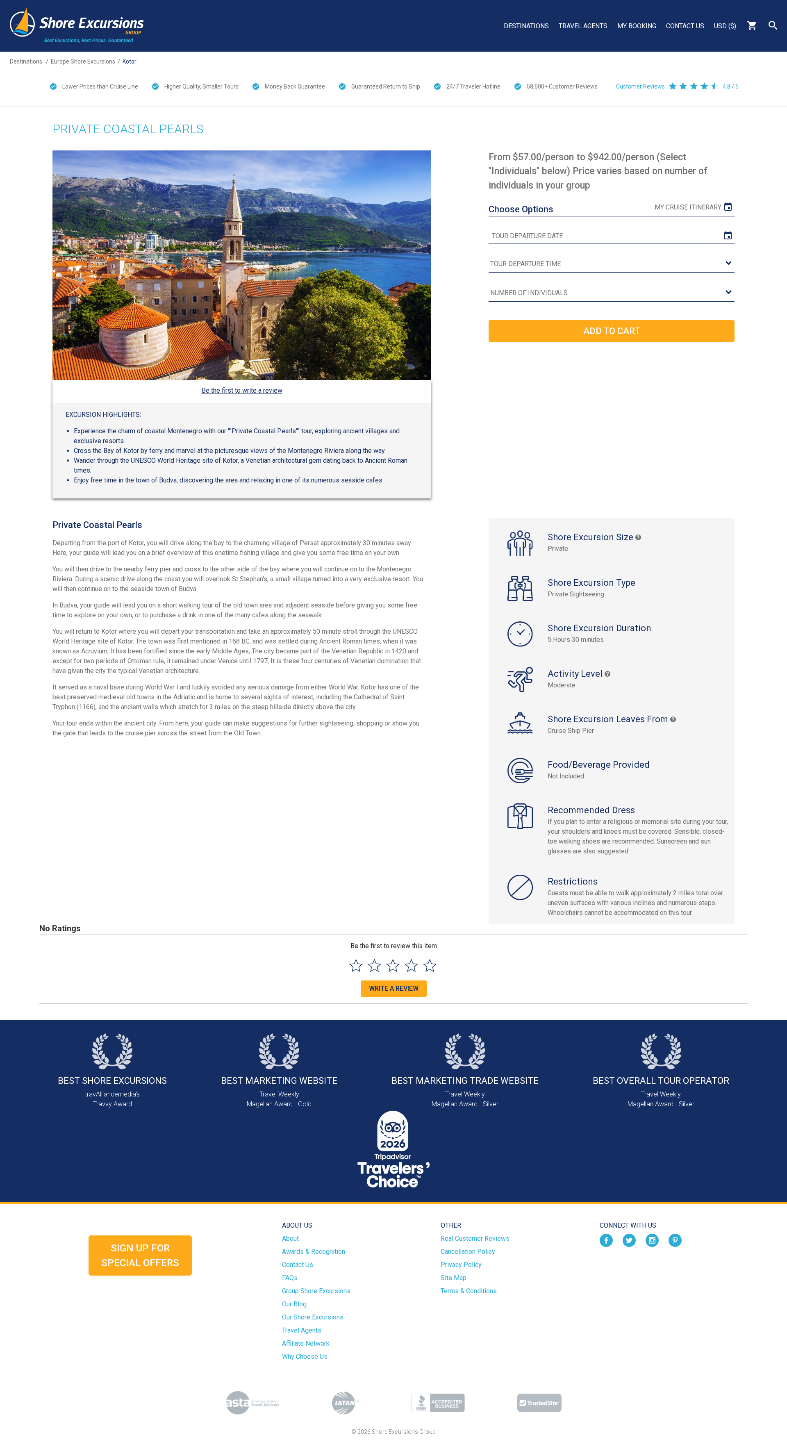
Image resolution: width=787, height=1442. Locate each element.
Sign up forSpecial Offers (140, 1255)
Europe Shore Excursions (83, 61)
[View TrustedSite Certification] (539, 1403)
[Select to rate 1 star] (356, 965)
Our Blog (294, 1304)
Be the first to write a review (242, 390)
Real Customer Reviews (475, 1238)
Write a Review (394, 988)
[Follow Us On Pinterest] (675, 1240)
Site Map (453, 1278)
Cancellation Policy (468, 1251)
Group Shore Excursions (316, 1291)
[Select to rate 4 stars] (411, 965)
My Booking (636, 26)
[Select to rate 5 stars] (429, 965)
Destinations (526, 26)
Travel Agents (583, 26)
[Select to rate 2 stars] (374, 965)
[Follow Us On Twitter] (629, 1240)
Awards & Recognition (313, 1251)
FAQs (290, 1278)
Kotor (129, 61)
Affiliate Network (306, 1343)
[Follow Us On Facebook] (606, 1240)
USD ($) (725, 26)
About (290, 1238)
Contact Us (685, 26)
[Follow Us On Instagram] (652, 1240)
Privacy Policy (461, 1265)
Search (773, 25)
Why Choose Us (305, 1356)
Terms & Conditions (469, 1291)
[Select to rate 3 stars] (392, 965)
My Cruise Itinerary (688, 207)
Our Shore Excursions (312, 1317)
